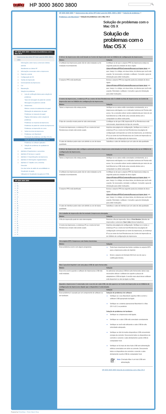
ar (17, 212)
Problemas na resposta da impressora (37, 122)
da (17, 227)
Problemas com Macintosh (69, 17)
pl (17, 221)
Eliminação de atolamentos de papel (36, 111)
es (17, 188)
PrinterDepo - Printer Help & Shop (29, 412)
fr (17, 199)
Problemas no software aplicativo (35, 142)
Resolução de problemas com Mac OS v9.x (38, 137)
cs (17, 197)
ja (17, 190)
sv (17, 214)
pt (17, 223)
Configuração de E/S (27, 77)
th (17, 203)
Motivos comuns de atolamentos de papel (38, 108)
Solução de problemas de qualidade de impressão (37, 147)
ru (17, 234)
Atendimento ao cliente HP (29, 68)
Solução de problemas (131, 13)
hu (17, 186)
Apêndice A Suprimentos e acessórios (33, 151)
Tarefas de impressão (28, 80)
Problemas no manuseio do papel (35, 114)
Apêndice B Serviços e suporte (30, 154)
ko (17, 230)
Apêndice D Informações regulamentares (34, 160)
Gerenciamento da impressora (30, 83)
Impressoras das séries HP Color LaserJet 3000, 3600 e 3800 (98, 13)
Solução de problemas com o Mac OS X (37, 140)
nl (17, 216)
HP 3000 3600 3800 (18, 5)
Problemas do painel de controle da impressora (39, 125)
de (17, 208)
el (17, 232)
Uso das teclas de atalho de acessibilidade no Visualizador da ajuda (35, 170)
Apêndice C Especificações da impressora (34, 157)
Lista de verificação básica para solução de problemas (38, 95)
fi (17, 194)
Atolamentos (28, 105)
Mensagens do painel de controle (35, 102)
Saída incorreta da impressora (34, 131)
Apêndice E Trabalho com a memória (32, 162)
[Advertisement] (80, 37)
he (17, 192)
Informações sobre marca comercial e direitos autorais (35, 64)
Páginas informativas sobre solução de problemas (37, 118)
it (17, 219)
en (17, 225)
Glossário (24, 165)
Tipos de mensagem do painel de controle (38, 100)
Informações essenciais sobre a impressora (35, 71)
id (17, 201)
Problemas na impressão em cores (36, 128)
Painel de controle (26, 74)
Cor (22, 85)
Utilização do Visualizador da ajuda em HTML (35, 174)
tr (17, 183)
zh (17, 205)
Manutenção (25, 88)
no (17, 210)
